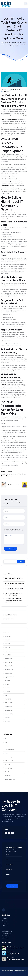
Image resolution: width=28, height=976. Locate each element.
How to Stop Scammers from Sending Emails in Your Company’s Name (14, 589)
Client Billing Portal (6, 933)
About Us (4, 920)
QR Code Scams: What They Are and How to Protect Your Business (13, 594)
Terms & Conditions (6, 935)
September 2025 (9, 677)
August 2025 (8, 680)
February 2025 (8, 702)
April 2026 (7, 651)
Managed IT (5, 918)
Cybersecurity (8, 757)
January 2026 (8, 662)
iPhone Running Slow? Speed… (16, 959)
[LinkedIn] (9, 833)
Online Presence (9, 771)
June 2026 (7, 643)
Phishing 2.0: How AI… (13, 954)
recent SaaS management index (10, 119)
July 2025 (7, 684)
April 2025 (7, 695)
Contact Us (4, 925)
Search (20, 561)
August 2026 (8, 636)
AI (5, 738)
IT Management (5, 91)
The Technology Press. (6, 476)
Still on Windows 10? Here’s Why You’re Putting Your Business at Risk (14, 579)
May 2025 (7, 691)
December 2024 (9, 710)
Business (7, 746)
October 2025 (8, 673)
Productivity (8, 775)
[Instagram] (12, 833)
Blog (6, 742)
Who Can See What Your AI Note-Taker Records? (14, 584)
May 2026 (7, 647)
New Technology (9, 768)
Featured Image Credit (6, 471)
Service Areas (5, 923)
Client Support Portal (7, 931)
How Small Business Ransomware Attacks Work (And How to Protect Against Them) (13, 600)
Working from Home (10, 779)
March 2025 (8, 699)
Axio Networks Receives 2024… (16, 948)
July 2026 (7, 640)
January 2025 (8, 706)
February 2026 (8, 658)
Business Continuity (9, 749)
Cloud (6, 753)
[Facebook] (5, 833)
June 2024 (7, 721)
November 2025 (9, 669)
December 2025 (9, 666)
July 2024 (7, 717)
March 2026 (8, 654)
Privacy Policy (5, 938)
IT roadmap (4, 384)
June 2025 (7, 688)
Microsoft (7, 764)
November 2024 (9, 714)
